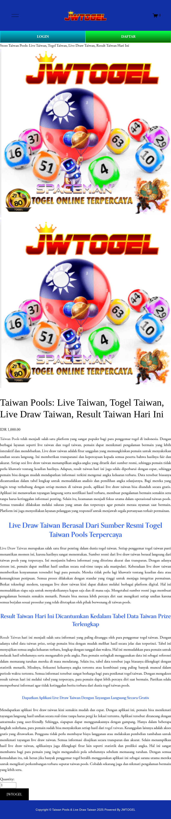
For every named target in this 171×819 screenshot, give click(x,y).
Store (4, 45)
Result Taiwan (10, 637)
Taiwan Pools (9, 439)
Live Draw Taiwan (13, 548)
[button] (14, 794)
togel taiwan (114, 728)
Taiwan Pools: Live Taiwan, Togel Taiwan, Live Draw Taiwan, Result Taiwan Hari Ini (68, 45)
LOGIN (43, 36)
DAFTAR (128, 36)
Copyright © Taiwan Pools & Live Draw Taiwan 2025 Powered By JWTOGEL (85, 809)
